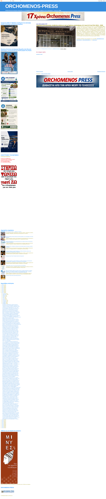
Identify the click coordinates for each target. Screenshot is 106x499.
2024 (3, 425)
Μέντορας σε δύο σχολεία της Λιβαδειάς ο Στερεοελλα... (10, 374)
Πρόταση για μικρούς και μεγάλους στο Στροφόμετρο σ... (10, 395)
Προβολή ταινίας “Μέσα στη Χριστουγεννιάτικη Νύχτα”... (10, 385)
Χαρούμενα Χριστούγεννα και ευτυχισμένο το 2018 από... (10, 319)
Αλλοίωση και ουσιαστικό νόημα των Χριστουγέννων (10, 360)
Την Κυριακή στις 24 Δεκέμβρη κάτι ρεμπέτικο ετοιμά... (10, 314)
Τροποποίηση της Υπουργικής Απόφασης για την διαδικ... (10, 412)
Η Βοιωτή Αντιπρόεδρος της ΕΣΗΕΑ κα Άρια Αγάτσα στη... (10, 370)
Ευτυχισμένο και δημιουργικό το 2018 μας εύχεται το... (10, 304)
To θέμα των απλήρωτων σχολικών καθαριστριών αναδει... (11, 306)
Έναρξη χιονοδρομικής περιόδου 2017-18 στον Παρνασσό (11, 315)
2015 (3, 290)
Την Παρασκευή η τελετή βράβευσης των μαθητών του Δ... (11, 394)
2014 (3, 289)
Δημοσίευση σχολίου (39, 54)
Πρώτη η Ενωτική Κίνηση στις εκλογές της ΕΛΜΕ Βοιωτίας (11, 347)
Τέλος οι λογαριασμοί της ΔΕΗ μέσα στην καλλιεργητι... (10, 350)
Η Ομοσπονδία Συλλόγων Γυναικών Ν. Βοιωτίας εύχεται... (11, 343)
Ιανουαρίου (4, 293)
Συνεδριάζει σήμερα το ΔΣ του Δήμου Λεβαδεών (9, 386)
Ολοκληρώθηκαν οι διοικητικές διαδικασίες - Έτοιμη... (10, 329)
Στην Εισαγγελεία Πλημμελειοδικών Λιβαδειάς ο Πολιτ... (10, 332)
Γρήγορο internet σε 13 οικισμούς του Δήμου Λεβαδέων (10, 371)
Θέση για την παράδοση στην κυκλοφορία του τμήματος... (10, 392)
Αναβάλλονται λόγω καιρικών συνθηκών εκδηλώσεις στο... (11, 348)
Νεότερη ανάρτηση (39, 71)
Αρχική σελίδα (70, 71)
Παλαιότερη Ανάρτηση (101, 71)
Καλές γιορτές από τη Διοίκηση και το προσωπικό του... (10, 353)
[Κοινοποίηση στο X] (63, 49)
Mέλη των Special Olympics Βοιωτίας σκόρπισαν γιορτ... (10, 368)
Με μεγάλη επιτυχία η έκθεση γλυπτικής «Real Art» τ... (10, 369)
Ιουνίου (4, 298)
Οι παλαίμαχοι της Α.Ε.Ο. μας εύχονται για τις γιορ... (10, 396)
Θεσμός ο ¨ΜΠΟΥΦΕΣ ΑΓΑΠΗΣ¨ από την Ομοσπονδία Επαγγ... (11, 324)
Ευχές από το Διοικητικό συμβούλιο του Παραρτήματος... (10, 313)
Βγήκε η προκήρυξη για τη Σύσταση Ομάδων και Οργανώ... (11, 312)
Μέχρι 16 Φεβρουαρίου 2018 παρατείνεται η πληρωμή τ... (10, 413)
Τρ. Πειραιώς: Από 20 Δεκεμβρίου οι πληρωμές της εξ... (10, 316)
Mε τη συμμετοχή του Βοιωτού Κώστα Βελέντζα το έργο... (10, 375)
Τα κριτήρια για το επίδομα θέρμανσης (8, 402)
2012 (3, 287)
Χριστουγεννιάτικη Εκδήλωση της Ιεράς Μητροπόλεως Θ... (11, 380)
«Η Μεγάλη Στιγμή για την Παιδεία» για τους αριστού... (10, 337)
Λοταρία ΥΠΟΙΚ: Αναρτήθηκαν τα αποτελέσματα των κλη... (11, 362)
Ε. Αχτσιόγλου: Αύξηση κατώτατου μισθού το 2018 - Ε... (10, 397)
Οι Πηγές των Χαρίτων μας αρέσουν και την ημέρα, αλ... (10, 334)
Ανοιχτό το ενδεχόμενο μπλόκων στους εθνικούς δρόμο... (11, 338)
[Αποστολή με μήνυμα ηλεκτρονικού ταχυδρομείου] (61, 49)
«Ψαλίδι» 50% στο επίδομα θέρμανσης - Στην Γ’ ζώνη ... (10, 307)
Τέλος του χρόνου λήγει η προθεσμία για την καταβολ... (10, 346)
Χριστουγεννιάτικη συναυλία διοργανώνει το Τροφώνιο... (10, 320)
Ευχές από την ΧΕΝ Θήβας (6, 340)
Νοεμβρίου (4, 302)
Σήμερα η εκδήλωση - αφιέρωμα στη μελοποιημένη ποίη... (11, 378)
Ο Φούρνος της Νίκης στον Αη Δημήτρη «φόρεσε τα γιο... (10, 335)
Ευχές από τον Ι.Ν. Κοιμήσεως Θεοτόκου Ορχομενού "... (10, 358)
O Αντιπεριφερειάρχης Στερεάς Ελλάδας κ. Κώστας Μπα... (11, 401)
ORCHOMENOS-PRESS (31, 6)
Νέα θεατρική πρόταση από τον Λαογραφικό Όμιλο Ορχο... (11, 389)
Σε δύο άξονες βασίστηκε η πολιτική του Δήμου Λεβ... (10, 328)
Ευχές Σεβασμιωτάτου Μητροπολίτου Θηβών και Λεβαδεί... (11, 361)
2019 (3, 420)
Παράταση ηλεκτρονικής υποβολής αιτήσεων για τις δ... (10, 366)
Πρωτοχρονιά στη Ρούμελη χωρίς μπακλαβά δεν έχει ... (10, 373)
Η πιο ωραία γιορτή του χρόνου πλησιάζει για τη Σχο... (10, 333)
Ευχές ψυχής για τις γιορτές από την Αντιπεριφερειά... (10, 310)
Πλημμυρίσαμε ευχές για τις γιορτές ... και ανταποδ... (10, 364)
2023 (3, 424)
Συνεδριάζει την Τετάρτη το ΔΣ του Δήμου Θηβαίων (9, 367)
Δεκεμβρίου (4, 303)
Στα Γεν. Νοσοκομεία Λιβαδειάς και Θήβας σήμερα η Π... (10, 344)
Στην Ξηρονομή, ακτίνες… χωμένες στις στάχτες (13, 231)
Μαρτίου (4, 295)
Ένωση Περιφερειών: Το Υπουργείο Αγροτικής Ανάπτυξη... (11, 342)
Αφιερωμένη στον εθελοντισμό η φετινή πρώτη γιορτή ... (10, 410)
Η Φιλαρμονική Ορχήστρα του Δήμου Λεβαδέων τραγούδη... (11, 384)
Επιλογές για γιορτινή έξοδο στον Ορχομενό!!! (9, 357)
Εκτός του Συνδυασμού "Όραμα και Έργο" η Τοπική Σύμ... (11, 311)
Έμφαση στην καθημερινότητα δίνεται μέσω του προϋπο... (11, 339)
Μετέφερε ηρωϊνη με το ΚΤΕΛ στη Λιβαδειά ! (8, 376)
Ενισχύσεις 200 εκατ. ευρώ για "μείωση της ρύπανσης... (10, 406)
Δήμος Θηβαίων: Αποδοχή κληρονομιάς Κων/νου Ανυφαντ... (11, 383)
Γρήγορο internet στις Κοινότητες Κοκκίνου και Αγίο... (10, 398)
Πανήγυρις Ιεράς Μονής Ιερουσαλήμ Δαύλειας (13, 275)
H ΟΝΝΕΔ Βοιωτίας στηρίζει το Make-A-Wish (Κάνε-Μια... (10, 415)
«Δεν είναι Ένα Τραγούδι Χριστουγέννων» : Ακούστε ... (10, 377)
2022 (3, 423)
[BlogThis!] (62, 49)
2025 (3, 426)
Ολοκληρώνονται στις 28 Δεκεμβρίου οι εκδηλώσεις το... (10, 305)
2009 (3, 284)
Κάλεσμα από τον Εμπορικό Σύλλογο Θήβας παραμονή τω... (11, 323)
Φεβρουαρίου (5, 294)
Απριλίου (4, 296)
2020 (3, 421)
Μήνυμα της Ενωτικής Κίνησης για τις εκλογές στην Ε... (10, 325)
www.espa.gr (94, 39)
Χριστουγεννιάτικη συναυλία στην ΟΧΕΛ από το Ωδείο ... (10, 331)
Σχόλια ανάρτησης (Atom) (45, 73)
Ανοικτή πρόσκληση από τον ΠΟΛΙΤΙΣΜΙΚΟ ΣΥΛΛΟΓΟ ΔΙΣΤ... (11, 387)
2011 (3, 286)
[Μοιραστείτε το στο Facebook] (64, 49)
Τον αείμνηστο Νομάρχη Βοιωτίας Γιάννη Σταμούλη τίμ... (10, 321)
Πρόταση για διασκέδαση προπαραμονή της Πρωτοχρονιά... (11, 388)
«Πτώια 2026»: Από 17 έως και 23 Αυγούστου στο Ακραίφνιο (16, 265)
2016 (3, 291)
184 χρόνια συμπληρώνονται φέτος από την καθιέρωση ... (11, 393)
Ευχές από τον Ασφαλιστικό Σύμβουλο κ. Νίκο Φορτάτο (10, 405)
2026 (3, 427)
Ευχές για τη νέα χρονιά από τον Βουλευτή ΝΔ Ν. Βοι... (10, 407)
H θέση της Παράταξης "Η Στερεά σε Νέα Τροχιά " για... (10, 403)
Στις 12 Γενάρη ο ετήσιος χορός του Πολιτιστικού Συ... (10, 404)
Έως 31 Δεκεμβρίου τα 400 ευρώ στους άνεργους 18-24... (11, 308)
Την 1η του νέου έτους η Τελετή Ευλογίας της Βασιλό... (10, 379)
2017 (3, 292)
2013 (3, 288)
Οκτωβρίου (4, 301)
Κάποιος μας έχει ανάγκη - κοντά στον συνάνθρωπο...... (10, 356)
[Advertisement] (66, 62)
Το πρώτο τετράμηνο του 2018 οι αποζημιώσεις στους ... (10, 414)
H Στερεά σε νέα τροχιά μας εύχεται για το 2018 (9, 411)
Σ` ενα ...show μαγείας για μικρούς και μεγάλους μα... (10, 341)
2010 (3, 285)
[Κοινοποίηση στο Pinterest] (65, 49)
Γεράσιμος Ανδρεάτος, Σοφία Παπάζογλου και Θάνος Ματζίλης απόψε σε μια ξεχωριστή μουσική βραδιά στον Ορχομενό (18, 251)
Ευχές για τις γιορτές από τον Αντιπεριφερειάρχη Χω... (10, 351)
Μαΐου (4, 297)
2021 (3, 422)
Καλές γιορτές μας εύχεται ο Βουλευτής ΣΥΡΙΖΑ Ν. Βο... (10, 330)
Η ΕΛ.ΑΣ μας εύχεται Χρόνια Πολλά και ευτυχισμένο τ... (10, 416)
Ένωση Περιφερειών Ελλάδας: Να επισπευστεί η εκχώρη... (11, 322)
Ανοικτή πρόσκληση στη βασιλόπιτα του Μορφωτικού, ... (10, 365)
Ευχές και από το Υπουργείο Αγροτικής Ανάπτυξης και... (10, 352)
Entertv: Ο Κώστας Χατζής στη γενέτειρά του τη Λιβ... (10, 359)
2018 (3, 419)
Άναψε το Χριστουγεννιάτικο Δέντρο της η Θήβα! (9, 349)
